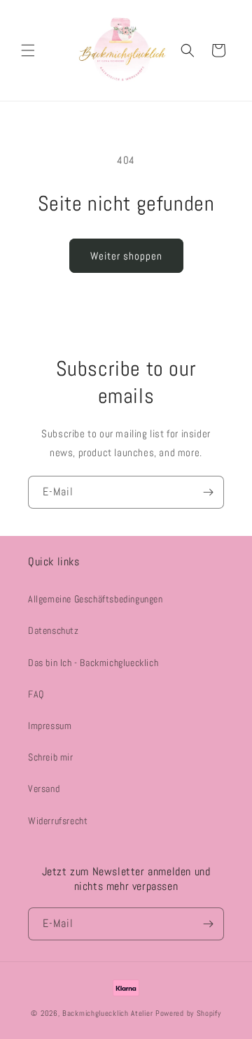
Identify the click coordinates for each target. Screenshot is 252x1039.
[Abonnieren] (207, 492)
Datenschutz (53, 630)
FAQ (36, 694)
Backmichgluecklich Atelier (108, 1013)
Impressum (49, 725)
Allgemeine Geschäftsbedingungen (95, 599)
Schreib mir (51, 757)
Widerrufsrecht (58, 820)
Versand (43, 788)
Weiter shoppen (126, 255)
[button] (28, 50)
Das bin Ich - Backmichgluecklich (93, 662)
